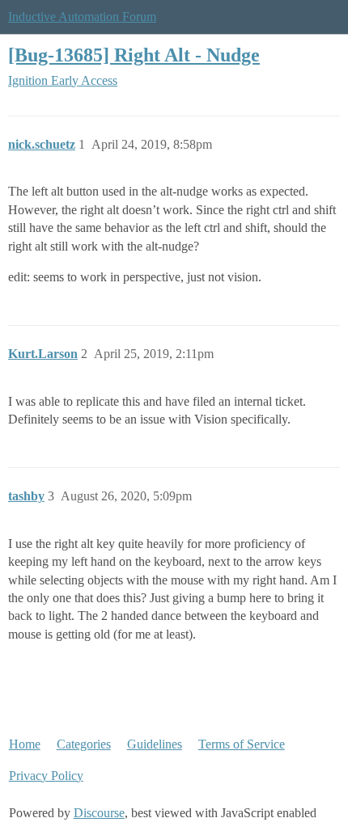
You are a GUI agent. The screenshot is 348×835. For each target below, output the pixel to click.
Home (24, 744)
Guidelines (154, 744)
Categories (84, 744)
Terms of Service (241, 744)
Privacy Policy (46, 775)
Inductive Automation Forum (82, 16)
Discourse (99, 813)
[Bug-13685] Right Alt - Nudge (134, 54)
